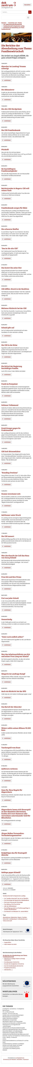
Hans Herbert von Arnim (10, 944)
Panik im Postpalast (9, 384)
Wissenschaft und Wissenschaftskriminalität (14, 1028)
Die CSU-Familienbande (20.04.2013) (13, 966)
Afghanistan (14, 917)
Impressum (26, 1059)
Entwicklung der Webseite (9, 1059)
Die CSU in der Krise (9, 345)
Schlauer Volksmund (9, 405)
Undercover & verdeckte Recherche (11, 1047)
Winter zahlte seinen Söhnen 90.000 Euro (16, 729)
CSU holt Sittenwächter (11, 451)
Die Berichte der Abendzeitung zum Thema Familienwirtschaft (15, 956)
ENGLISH (5, 1050)
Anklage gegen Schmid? (11, 872)
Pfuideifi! (5, 149)
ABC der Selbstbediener (10, 906)
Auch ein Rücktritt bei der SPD (13, 691)
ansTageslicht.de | (19, 1058)
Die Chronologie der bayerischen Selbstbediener (16, 900)
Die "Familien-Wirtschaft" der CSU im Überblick (16, 898)
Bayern (19, 917)
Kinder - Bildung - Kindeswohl (10, 1037)
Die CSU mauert (7, 536)
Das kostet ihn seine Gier (11, 267)
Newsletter (27, 5)
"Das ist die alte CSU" (9, 248)
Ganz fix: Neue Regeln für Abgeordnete (11, 791)
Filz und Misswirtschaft (8, 1012)
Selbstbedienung (22, 919)
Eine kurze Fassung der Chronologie (13, 902)
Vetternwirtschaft (7, 920)
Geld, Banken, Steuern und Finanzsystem (13, 1021)
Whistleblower (10, 991)
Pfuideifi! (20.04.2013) (10, 967)
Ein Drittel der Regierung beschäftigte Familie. (11, 367)
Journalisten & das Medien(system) (11, 1048)
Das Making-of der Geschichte (12, 904)
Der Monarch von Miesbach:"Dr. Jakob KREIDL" (16, 911)
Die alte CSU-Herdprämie (11, 109)
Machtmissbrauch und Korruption (11, 1016)
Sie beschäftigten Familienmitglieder (9, 169)
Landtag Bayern (13, 919)
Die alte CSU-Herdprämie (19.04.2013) (14, 964)
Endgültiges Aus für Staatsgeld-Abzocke (14, 853)
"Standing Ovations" (9, 472)
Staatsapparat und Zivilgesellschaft (11, 1024)
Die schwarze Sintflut (10, 229)
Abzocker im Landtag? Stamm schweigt (13, 67)
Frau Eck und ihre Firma (11, 577)
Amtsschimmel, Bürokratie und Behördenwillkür (14, 1023)
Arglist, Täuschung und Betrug (10, 1018)
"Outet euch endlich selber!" (12, 636)
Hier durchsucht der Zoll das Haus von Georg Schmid (15, 556)
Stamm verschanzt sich (10, 493)
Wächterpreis (9, 981)
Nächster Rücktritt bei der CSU (13, 308)
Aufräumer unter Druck (11, 515)
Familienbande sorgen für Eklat (14, 207)
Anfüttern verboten (9, 768)
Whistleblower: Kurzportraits (10, 1020)
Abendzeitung (6, 917)
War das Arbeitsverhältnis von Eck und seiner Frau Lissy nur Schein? (15, 655)
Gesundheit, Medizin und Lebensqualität (12, 1031)
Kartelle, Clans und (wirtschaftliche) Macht (13, 1015)
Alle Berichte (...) (8, 969)
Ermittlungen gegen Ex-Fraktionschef (11, 429)
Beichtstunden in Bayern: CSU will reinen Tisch (15, 189)
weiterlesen (7, 80)
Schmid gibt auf (7, 327)
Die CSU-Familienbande (10, 130)
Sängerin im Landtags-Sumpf (13, 673)
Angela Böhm (7, 942)
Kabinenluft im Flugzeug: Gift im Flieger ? (13, 1032)
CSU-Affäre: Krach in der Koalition (15, 289)
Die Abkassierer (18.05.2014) (11, 962)
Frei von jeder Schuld (10, 598)
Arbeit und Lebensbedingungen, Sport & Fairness (14, 1029)
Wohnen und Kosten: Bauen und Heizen (12, 1045)
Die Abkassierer (7, 89)
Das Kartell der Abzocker (11, 706)
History (4, 1039)
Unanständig (6, 619)
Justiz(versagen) (7, 1026)
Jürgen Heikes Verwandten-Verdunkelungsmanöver (12, 834)
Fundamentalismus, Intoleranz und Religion (13, 1043)
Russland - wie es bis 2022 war (10, 1013)
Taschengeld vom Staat (10, 747)
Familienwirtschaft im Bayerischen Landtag (14, 896)
